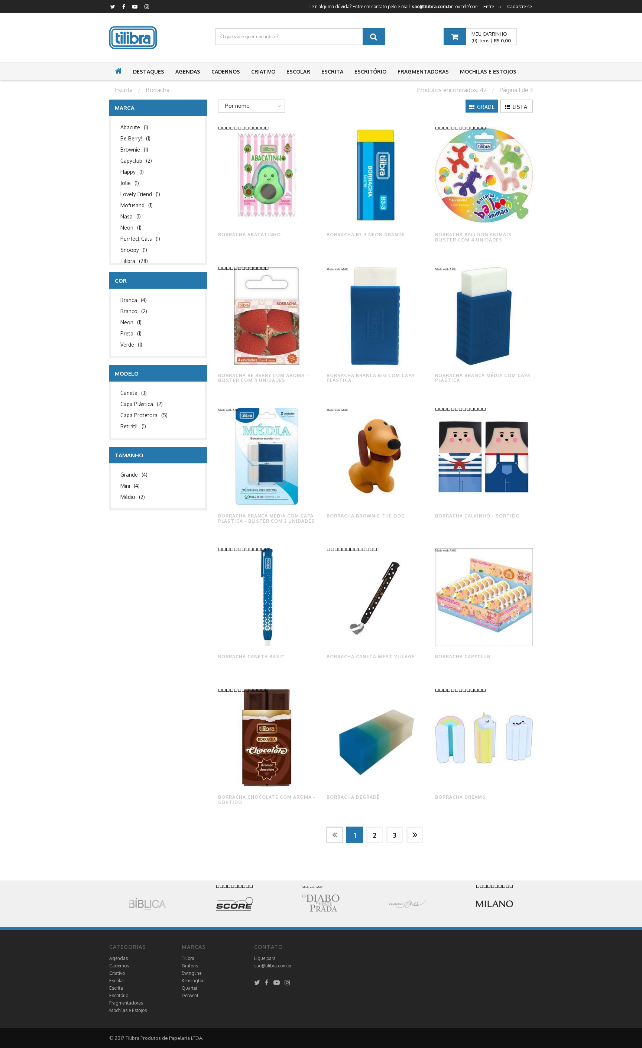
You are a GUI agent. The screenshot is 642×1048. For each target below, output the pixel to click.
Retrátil (133, 426)
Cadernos (119, 965)
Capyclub (136, 161)
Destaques (148, 71)
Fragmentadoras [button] (423, 71)
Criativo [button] (263, 71)
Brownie (134, 149)
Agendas (118, 958)
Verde (131, 344)
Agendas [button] (187, 71)
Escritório (118, 995)
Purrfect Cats (140, 239)
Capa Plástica (141, 404)
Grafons (190, 965)
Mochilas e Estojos (128, 1010)
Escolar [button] (298, 71)
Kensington (193, 980)
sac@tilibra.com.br (273, 965)
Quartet (189, 988)
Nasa (130, 216)
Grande (133, 474)
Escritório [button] (370, 71)
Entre (488, 6)
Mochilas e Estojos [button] (488, 71)
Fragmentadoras (126, 1003)
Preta (131, 333)
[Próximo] (414, 835)
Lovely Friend (140, 194)
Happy (132, 172)
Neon (131, 227)
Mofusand (136, 205)
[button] (118, 71)
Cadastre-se (519, 6)
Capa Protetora (144, 415)
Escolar (116, 980)
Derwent (190, 995)
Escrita (116, 988)
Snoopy (133, 250)
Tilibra (134, 261)
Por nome (237, 105)
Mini (130, 486)
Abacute (134, 127)
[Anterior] (334, 835)
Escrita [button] (332, 71)
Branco (133, 311)
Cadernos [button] (225, 71)
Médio (132, 497)
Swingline (191, 973)
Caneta (133, 393)
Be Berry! (135, 138)
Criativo (117, 973)
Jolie (129, 183)
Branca (133, 300)
